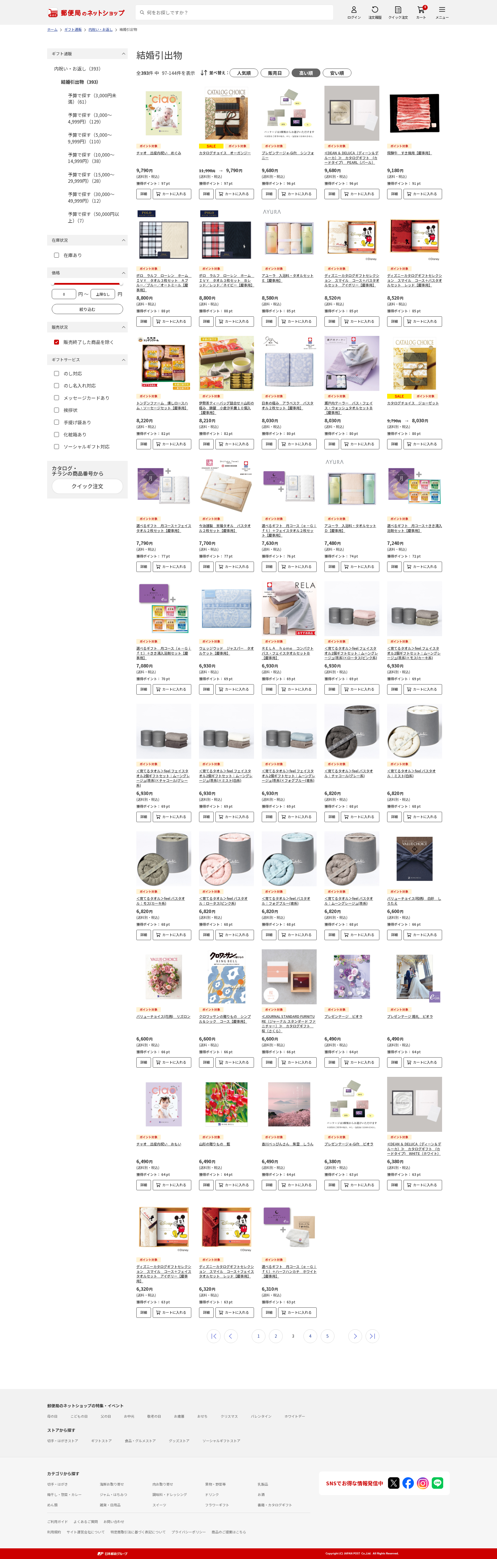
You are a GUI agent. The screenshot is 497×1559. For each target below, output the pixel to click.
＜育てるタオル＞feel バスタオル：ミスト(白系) (411, 773)
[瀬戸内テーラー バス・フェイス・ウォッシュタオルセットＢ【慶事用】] (351, 363)
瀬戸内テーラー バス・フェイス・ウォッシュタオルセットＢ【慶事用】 (348, 407)
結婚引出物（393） (81, 81)
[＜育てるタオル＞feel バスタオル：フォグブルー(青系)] (289, 858)
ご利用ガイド (57, 1521)
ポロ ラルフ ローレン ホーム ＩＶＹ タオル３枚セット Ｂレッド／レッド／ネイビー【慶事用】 (226, 280)
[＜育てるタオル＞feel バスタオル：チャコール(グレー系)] (351, 731)
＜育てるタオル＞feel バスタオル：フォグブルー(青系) (286, 901)
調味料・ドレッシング (169, 1494)
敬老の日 (154, 1416)
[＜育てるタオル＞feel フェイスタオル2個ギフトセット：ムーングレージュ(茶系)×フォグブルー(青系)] (289, 731)
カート (421, 17)
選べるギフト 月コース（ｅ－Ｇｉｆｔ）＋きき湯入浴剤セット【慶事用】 (163, 653)
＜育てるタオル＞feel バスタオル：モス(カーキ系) (160, 901)
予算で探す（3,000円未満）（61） (92, 98)
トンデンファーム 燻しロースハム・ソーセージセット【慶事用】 (162, 405)
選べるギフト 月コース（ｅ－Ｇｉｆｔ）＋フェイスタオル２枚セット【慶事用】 (289, 530)
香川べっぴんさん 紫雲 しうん (288, 1143)
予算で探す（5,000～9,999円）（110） (90, 138)
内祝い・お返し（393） (78, 68)
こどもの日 (79, 1416)
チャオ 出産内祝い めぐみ (158, 152)
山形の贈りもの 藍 (214, 1143)
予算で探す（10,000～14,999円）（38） (91, 157)
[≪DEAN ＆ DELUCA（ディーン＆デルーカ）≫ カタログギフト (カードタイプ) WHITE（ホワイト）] (414, 1104)
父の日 (106, 1416)
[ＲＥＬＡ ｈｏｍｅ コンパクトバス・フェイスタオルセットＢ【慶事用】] (289, 608)
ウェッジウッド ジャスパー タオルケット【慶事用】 (226, 650)
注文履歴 (375, 17)
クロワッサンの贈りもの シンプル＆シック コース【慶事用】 (225, 1019)
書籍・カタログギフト (275, 1504)
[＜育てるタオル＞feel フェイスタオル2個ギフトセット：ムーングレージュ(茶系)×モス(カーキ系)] (414, 608)
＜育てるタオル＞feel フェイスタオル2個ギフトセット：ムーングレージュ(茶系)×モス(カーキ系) (414, 653)
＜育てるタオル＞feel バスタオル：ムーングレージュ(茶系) (348, 901)
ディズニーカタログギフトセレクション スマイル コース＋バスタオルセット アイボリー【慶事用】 (351, 280)
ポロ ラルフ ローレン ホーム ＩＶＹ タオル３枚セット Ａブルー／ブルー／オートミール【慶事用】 (164, 282)
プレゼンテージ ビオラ (343, 1016)
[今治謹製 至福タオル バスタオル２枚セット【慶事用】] (226, 486)
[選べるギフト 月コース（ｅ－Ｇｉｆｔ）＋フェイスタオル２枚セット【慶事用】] (289, 486)
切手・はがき (57, 1484)
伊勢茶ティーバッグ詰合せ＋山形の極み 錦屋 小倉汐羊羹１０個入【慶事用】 (226, 407)
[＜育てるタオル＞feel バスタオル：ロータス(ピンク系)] (226, 858)
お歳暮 (179, 1416)
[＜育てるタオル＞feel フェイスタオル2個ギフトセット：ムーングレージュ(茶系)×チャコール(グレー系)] (163, 731)
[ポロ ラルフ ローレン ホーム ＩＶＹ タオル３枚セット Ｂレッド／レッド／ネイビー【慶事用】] (226, 235)
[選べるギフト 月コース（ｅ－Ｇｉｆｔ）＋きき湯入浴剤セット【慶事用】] (163, 608)
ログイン (354, 17)
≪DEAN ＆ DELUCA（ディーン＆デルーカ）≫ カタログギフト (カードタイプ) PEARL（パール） (351, 157)
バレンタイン (261, 1416)
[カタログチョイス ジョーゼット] (414, 363)
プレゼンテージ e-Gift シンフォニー (288, 155)
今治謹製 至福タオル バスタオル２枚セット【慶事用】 (225, 528)
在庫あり (73, 255)
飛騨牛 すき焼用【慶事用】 (409, 152)
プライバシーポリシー (188, 1531)
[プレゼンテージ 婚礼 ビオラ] (414, 976)
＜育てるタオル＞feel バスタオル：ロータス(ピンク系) (223, 901)
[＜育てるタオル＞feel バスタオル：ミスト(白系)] (414, 731)
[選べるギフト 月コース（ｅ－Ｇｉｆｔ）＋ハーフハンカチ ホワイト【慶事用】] (289, 1226)
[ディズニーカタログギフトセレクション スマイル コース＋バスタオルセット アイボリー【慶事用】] (351, 235)
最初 (214, 1336)
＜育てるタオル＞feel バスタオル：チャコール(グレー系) (348, 773)
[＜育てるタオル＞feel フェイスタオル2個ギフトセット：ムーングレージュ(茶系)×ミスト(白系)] (226, 731)
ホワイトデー (294, 1416)
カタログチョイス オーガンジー (225, 152)
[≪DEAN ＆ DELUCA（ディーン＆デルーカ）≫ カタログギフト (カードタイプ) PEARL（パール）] (351, 113)
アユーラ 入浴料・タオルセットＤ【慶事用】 (350, 528)
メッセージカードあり (87, 397)
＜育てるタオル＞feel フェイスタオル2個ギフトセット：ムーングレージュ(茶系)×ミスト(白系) (226, 775)
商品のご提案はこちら (229, 1531)
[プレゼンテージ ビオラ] (351, 976)
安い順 (337, 72)
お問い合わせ (114, 1521)
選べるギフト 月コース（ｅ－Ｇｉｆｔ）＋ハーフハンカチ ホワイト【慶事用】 (289, 1271)
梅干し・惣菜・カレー (64, 1494)
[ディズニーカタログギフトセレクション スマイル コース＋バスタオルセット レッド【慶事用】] (414, 235)
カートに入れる (174, 193)
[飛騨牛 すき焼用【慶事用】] (414, 113)
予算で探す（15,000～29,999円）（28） (91, 177)
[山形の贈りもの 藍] (226, 1104)
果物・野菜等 (215, 1484)
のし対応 (73, 373)
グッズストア (179, 1440)
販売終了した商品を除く (89, 342)
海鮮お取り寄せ (112, 1484)
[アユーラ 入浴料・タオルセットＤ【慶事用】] (351, 486)
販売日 (275, 72)
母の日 (52, 1416)
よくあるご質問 (86, 1521)
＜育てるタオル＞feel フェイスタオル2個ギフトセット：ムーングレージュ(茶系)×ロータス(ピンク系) (351, 653)
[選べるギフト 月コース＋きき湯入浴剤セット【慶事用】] (414, 486)
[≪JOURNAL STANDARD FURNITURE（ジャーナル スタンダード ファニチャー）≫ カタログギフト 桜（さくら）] (289, 976)
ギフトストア (101, 1440)
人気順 (244, 72)
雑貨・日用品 (110, 1504)
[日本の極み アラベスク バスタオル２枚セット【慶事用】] (289, 363)
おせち (202, 1416)
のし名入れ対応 (80, 385)
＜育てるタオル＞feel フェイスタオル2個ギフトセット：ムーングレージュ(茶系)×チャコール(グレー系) (163, 778)
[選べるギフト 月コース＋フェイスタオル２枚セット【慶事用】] (163, 486)
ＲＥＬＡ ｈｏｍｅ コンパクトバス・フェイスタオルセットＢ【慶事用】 (288, 653)
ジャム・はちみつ (113, 1494)
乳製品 (263, 1484)
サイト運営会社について (86, 1531)
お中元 (129, 1416)
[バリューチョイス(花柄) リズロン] (163, 976)
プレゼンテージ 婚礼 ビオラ (410, 1016)
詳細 (143, 193)
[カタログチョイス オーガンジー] (226, 113)
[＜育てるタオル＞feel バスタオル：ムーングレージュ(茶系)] (351, 858)
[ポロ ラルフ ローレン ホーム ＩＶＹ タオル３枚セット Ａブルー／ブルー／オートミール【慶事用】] (163, 235)
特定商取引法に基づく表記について (138, 1531)
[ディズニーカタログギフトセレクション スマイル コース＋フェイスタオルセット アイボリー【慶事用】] (163, 1226)
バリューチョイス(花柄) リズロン (163, 1016)
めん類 (52, 1504)
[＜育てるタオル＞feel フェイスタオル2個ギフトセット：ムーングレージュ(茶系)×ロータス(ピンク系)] (351, 608)
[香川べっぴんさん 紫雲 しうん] (289, 1104)
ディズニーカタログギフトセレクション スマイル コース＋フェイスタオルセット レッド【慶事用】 (226, 1271)
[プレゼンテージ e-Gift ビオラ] (351, 1104)
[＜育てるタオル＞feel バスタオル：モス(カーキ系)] (163, 858)
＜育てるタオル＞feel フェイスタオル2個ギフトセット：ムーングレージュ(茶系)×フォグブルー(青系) (288, 775)
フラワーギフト (217, 1504)
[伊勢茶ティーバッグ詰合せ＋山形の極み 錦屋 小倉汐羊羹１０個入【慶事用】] (226, 363)
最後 (372, 1336)
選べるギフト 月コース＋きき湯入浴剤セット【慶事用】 (414, 528)
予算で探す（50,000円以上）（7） (93, 217)
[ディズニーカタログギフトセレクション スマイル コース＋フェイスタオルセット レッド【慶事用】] (226, 1226)
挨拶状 (70, 409)
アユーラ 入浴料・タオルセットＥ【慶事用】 (288, 278)
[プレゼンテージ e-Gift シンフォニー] (289, 113)
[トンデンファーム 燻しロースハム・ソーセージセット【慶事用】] (163, 363)
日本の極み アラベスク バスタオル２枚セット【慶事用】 (288, 405)
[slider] (52, 283)
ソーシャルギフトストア (221, 1440)
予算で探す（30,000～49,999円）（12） (91, 197)
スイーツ (159, 1504)
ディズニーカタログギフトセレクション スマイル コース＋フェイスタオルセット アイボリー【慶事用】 (163, 1273)
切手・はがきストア (62, 1440)
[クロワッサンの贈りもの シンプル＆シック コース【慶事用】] (226, 976)
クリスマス (229, 1416)
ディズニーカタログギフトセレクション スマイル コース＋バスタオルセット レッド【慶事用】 (414, 280)
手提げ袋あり (77, 422)
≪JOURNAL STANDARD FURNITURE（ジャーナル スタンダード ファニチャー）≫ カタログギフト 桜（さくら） (289, 1023)
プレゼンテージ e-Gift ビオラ (348, 1143)
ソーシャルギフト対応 (87, 446)
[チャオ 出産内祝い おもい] (163, 1104)
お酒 (261, 1494)
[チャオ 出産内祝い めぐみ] (163, 113)
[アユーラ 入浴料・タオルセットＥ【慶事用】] (289, 235)
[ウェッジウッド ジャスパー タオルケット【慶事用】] (226, 608)
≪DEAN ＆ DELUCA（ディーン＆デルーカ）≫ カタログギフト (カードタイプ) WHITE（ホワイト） (414, 1148)
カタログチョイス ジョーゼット (413, 402)
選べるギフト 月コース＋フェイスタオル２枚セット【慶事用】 (163, 528)
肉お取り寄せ (162, 1484)
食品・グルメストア (140, 1440)
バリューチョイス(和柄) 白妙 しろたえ (414, 901)
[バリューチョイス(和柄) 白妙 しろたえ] (414, 858)
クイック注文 (398, 17)
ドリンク (212, 1494)
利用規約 (54, 1531)
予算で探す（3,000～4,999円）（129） (90, 118)
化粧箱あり (75, 434)
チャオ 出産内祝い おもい (158, 1143)
